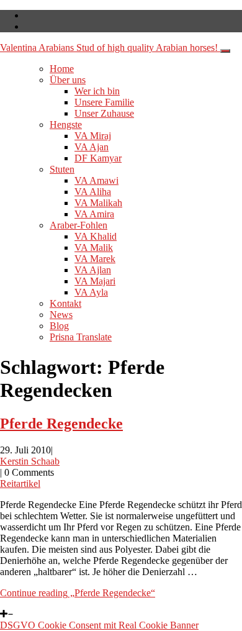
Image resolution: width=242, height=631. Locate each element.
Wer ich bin (97, 91)
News (61, 314)
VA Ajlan (92, 270)
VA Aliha (92, 191)
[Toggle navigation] (225, 51)
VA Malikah (98, 202)
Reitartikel (20, 483)
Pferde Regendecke (61, 423)
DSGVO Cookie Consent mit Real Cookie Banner (99, 625)
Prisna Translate (81, 337)
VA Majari (94, 281)
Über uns (68, 80)
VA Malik (93, 247)
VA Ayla (91, 292)
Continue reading (77, 593)
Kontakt (65, 303)
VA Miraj (92, 135)
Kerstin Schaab (30, 461)
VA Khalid (95, 236)
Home (62, 68)
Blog (59, 325)
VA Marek (94, 258)
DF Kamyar (98, 158)
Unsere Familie (104, 102)
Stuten (62, 169)
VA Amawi (96, 180)
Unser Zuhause (104, 113)
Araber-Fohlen (78, 225)
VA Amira (94, 214)
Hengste (66, 124)
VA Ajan (91, 147)
